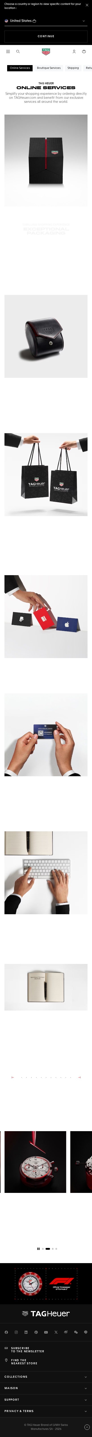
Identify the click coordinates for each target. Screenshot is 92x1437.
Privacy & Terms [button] (19, 1411)
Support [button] (11, 1400)
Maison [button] (11, 1388)
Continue (63, 36)
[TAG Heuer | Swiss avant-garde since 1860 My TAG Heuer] (46, 1313)
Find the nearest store (24, 1362)
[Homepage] (46, 52)
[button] (74, 51)
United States (21, 21)
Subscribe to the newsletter (27, 1350)
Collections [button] (15, 1377)
